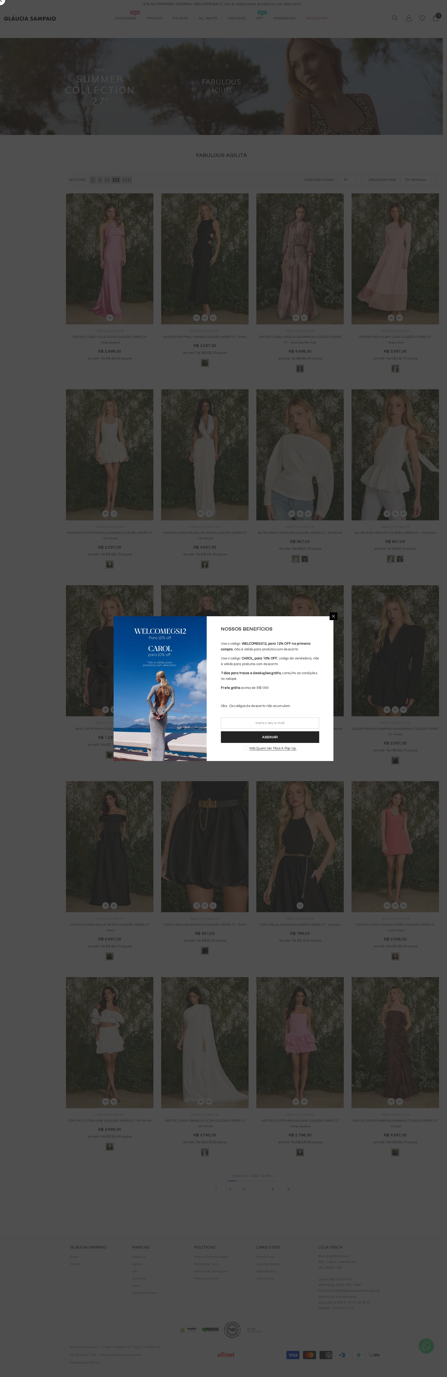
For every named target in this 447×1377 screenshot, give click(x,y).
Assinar (270, 737)
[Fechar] (333, 616)
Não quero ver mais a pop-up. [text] (272, 748)
